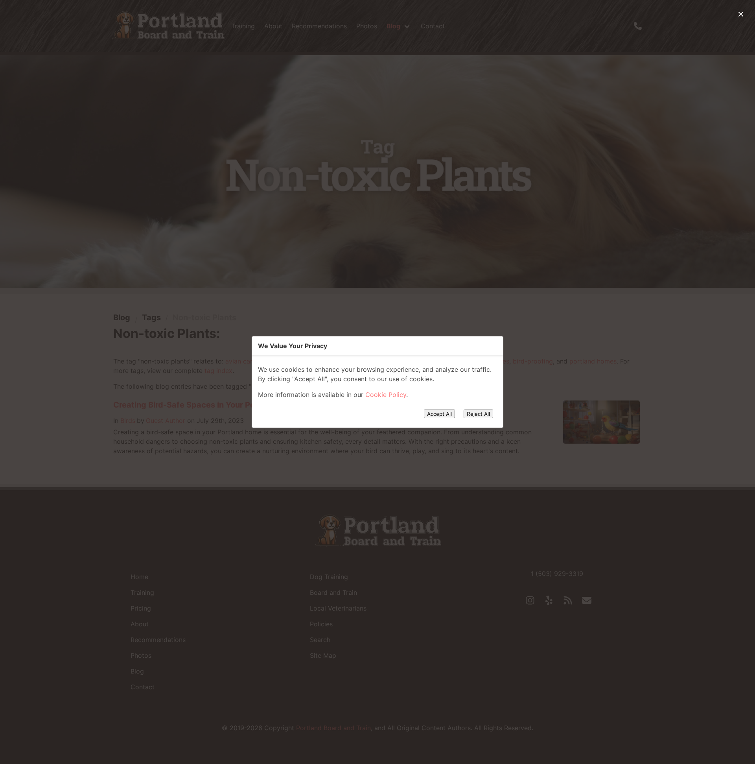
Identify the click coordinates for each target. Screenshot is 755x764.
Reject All (478, 414)
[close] (741, 14)
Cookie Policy (385, 395)
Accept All (439, 414)
